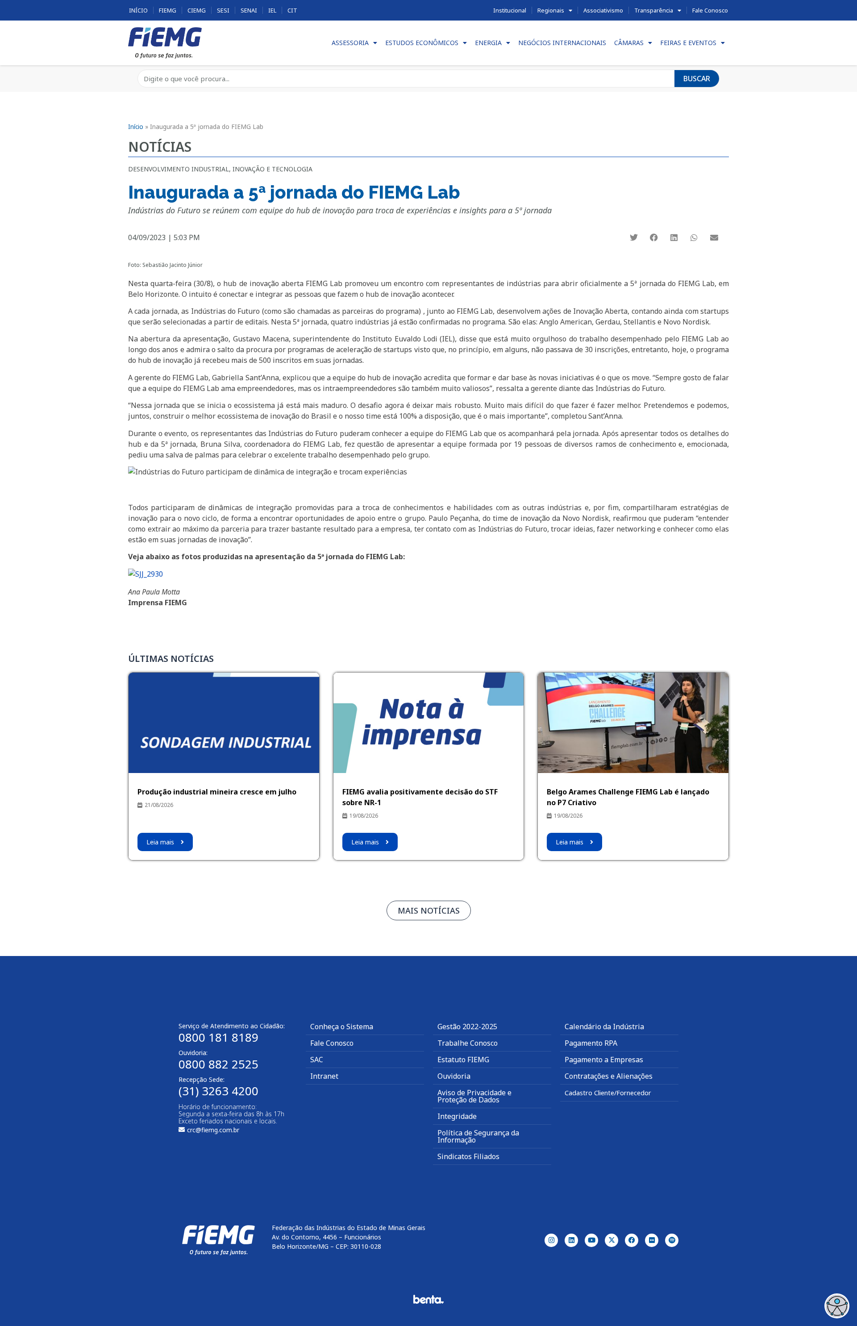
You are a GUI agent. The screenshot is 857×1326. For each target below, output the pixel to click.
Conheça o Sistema (341, 1026)
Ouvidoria (453, 1076)
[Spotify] (671, 1240)
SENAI (249, 10)
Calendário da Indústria (604, 1026)
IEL (272, 10)
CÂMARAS (629, 42)
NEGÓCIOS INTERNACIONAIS (562, 42)
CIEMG (196, 10)
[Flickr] (651, 1240)
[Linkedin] (571, 1240)
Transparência (653, 10)
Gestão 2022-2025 (467, 1026)
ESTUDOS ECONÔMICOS (421, 42)
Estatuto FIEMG (463, 1059)
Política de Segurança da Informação (478, 1136)
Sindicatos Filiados (468, 1156)
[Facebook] (631, 1240)
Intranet (324, 1076)
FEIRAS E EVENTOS (688, 42)
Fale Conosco (710, 10)
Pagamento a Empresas (604, 1059)
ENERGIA (488, 42)
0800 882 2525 (218, 1064)
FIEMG (167, 10)
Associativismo (603, 10)
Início (138, 10)
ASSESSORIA (350, 42)
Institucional (509, 10)
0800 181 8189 (218, 1037)
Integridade (457, 1116)
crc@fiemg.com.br (213, 1130)
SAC (316, 1059)
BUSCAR (696, 78)
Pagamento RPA (591, 1043)
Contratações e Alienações (609, 1076)
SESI (223, 10)
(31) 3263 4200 (218, 1091)
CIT (292, 10)
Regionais (550, 10)
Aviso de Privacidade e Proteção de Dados (474, 1096)
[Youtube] (591, 1240)
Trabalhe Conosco (467, 1043)
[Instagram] (551, 1240)
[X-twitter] (611, 1240)
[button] (634, 238)
